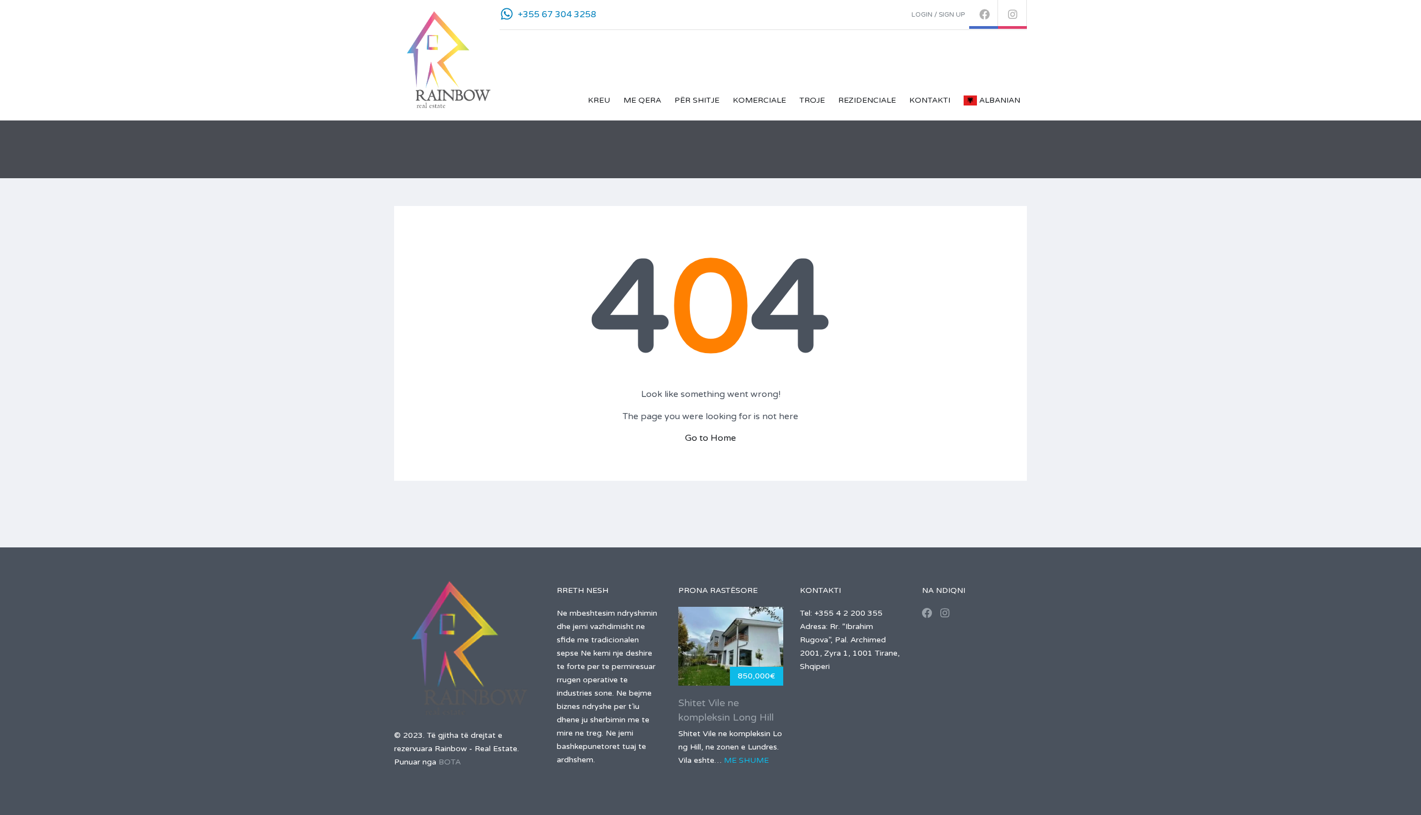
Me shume (746, 760)
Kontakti (929, 100)
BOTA (450, 762)
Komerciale (759, 100)
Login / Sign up (938, 14)
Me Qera (642, 100)
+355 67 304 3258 (557, 14)
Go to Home (710, 438)
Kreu (599, 100)
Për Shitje (696, 100)
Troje (812, 100)
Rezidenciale (867, 100)
